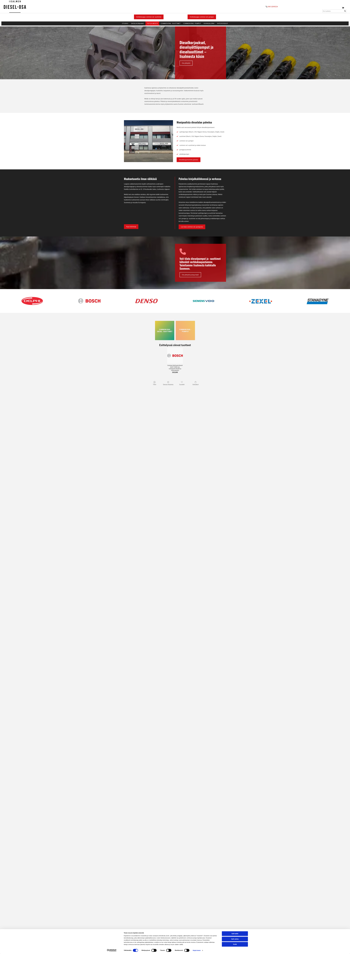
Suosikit (181, 384)
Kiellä (235, 944)
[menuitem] (125, 23)
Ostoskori (195, 384)
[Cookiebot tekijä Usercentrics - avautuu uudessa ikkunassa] (112, 950)
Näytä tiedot (197, 950)
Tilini (154, 384)
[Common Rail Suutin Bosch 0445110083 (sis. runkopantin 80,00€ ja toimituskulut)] (175, 356)
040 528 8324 (273, 7)
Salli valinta (235, 939)
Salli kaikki (235, 933)
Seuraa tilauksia (168, 384)
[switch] (154, 950)
